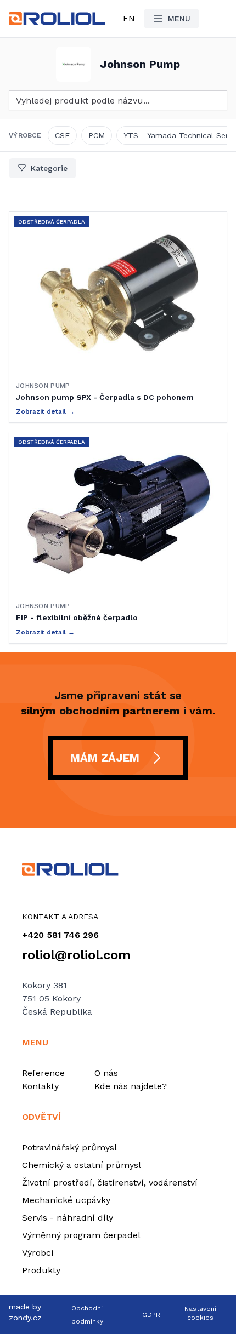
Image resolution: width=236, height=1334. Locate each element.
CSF (62, 135)
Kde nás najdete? (130, 1086)
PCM (96, 135)
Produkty (41, 1270)
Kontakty (40, 1086)
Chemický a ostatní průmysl (81, 1165)
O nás (106, 1073)
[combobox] (118, 100)
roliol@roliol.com (76, 954)
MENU (179, 18)
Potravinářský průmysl (69, 1147)
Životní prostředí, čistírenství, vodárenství (110, 1182)
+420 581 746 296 (60, 935)
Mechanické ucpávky (66, 1200)
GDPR (151, 1315)
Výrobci (37, 1252)
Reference (43, 1073)
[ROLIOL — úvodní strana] (118, 869)
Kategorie (49, 168)
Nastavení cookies (200, 1313)
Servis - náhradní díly (67, 1217)
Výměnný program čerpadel (81, 1235)
